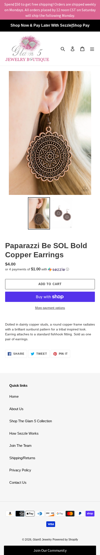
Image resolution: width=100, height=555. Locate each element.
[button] (37, 269)
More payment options (50, 308)
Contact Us (18, 482)
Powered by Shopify (65, 539)
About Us (16, 409)
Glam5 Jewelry (42, 539)
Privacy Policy (20, 470)
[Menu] (92, 49)
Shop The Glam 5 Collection (30, 421)
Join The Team (20, 446)
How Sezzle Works (24, 433)
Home (14, 396)
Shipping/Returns (22, 458)
